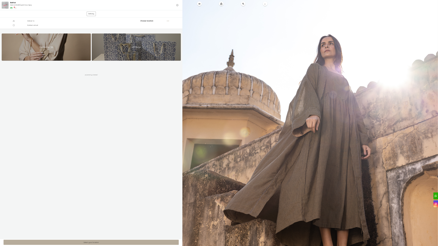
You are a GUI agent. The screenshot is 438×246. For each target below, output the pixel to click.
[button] (91, 5)
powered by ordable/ (91, 75)
